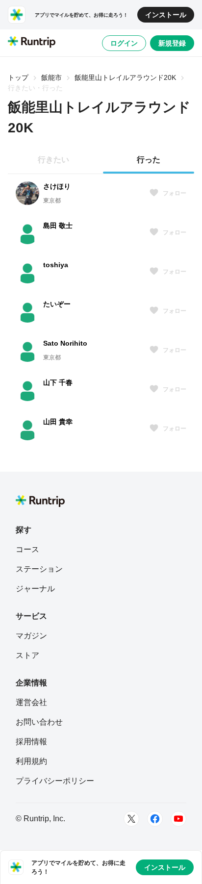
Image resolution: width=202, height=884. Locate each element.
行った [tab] (148, 159)
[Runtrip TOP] (31, 42)
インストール (165, 15)
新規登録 (172, 43)
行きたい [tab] (53, 159)
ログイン (124, 43)
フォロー (174, 193)
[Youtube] (178, 819)
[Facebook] (155, 819)
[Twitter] (131, 819)
